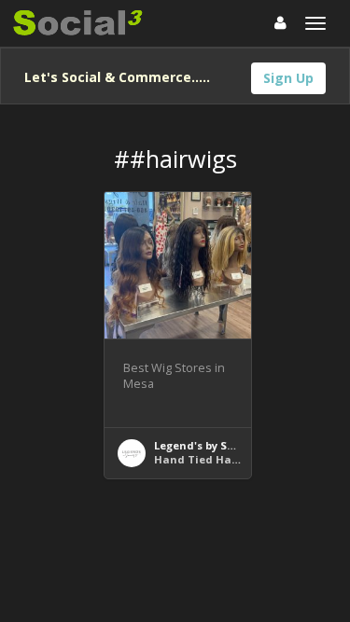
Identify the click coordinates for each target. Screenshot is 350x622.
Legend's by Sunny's (208, 445)
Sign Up (288, 78)
